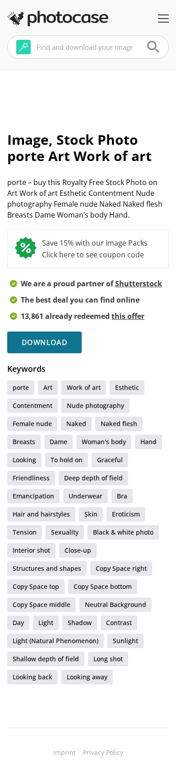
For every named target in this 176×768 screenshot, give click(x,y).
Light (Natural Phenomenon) (55, 640)
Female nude (32, 423)
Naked (76, 423)
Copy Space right (121, 568)
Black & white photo (123, 532)
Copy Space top (36, 586)
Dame (58, 441)
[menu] (163, 18)
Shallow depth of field (46, 658)
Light (45, 622)
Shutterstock (138, 284)
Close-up (78, 550)
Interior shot (31, 550)
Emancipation (33, 496)
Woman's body (104, 441)
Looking (24, 459)
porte (21, 387)
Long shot (108, 658)
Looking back (32, 677)
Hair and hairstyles (41, 514)
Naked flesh (119, 423)
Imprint (64, 752)
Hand (148, 441)
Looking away (87, 677)
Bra (122, 496)
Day (18, 622)
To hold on (67, 459)
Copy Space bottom (103, 586)
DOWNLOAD (44, 342)
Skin (90, 514)
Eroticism (126, 514)
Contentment (32, 405)
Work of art (84, 387)
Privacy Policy (103, 752)
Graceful (110, 459)
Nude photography (95, 405)
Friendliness (31, 478)
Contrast (119, 622)
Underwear (85, 496)
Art (47, 387)
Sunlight (125, 640)
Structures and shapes (47, 568)
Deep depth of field (93, 478)
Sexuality (65, 532)
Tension (25, 532)
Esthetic (127, 387)
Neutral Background (115, 604)
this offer (127, 316)
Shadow (80, 622)
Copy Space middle (41, 604)
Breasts (24, 441)
